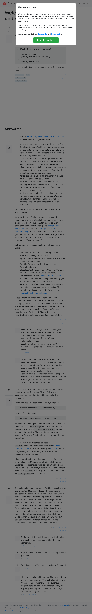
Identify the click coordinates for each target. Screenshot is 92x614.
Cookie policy (43, 34)
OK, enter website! (46, 40)
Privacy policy (56, 34)
